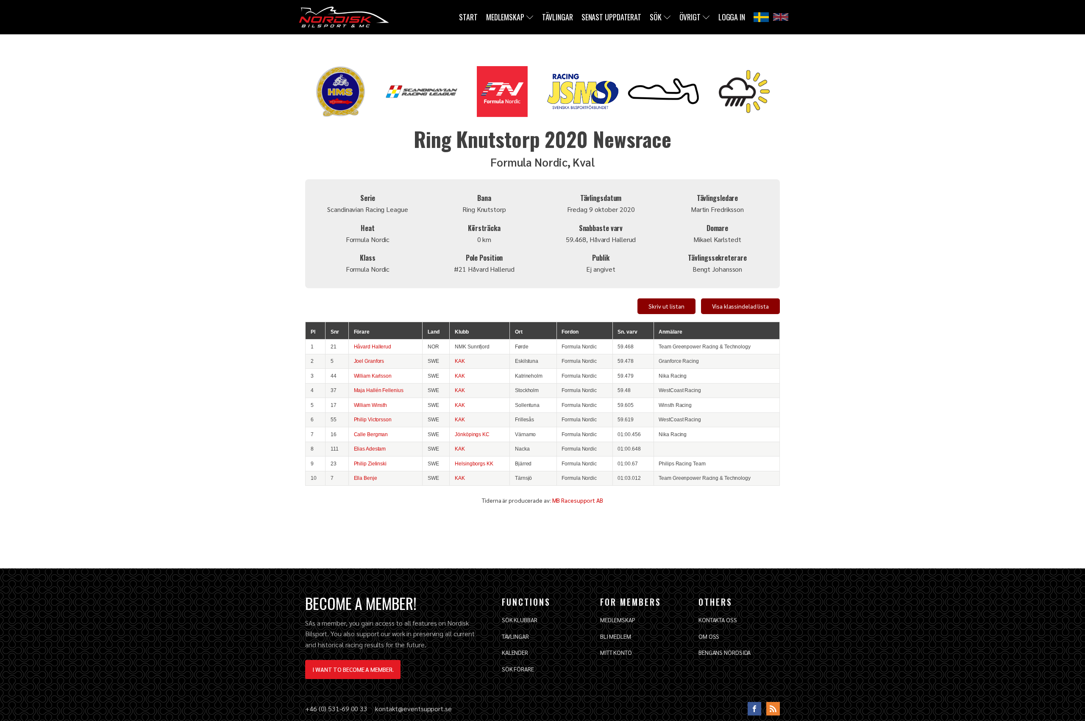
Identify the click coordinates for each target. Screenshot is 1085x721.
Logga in (731, 16)
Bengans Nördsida (724, 652)
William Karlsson (373, 376)
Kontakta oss (717, 620)
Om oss (708, 636)
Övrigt (690, 16)
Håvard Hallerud (373, 346)
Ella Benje (365, 478)
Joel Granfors (369, 361)
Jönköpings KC (472, 434)
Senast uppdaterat (611, 16)
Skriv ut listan (666, 306)
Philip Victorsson (373, 419)
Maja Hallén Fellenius (378, 390)
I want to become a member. (352, 669)
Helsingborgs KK (474, 463)
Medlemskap (505, 16)
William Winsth (370, 405)
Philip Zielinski (370, 463)
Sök (656, 16)
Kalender (515, 652)
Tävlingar (557, 16)
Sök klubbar (519, 620)
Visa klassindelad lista (740, 306)
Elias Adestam (370, 448)
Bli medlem (615, 636)
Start (468, 16)
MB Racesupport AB (577, 500)
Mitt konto (616, 652)
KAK (460, 361)
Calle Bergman (371, 434)
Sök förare (518, 669)
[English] (780, 17)
